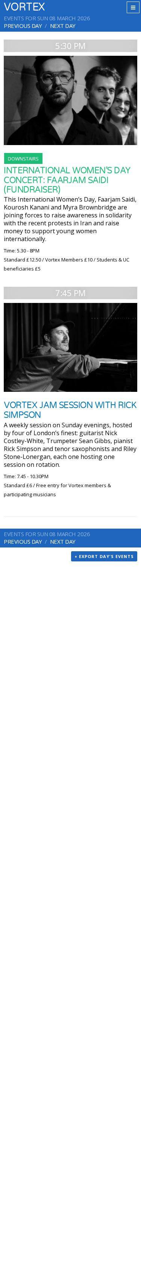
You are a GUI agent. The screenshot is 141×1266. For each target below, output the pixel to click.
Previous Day (23, 25)
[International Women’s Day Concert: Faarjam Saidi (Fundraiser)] (70, 100)
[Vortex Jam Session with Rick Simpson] (70, 347)
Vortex (24, 7)
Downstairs (23, 158)
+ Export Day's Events (104, 556)
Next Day (63, 25)
